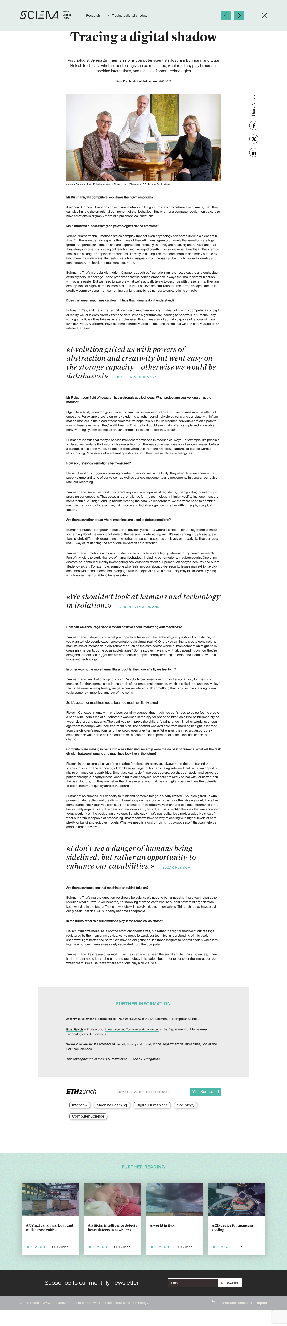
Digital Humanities (152, 1105)
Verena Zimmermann (79, 1044)
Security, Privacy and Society (134, 1044)
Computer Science (129, 1019)
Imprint (261, 1303)
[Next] (239, 15)
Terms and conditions (236, 1303)
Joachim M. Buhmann (80, 1019)
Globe (128, 1059)
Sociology (185, 1105)
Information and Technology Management (132, 1029)
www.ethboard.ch (55, 1303)
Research (93, 15)
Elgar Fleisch (74, 1029)
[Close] (264, 15)
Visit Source (202, 1091)
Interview (79, 1105)
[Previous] (226, 15)
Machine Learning (112, 1105)
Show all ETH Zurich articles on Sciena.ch (143, 1092)
